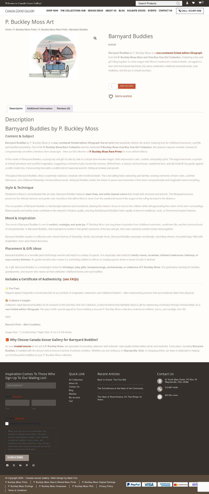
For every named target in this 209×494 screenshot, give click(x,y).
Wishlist (72, 394)
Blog (122, 11)
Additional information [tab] (40, 108)
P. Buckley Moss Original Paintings (98, 482)
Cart (71, 401)
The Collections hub (73, 11)
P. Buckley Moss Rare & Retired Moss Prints (54, 482)
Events (152, 11)
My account (74, 398)
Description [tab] (16, 108)
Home (8, 30)
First (7, 409)
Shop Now (52, 11)
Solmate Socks (136, 11)
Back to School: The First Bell (111, 380)
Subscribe (15, 457)
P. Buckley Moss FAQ (82, 486)
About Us (110, 11)
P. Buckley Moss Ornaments (52, 486)
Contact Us (165, 11)
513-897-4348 (191, 11)
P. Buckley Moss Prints (25, 30)
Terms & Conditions (17, 490)
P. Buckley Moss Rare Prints (53, 30)
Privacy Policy (106, 486)
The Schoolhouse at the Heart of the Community (120, 388)
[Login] (187, 3)
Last (34, 409)
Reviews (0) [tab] (63, 108)
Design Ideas (95, 11)
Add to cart (126, 86)
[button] (95, 38)
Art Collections (76, 380)
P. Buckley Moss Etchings (20, 486)
